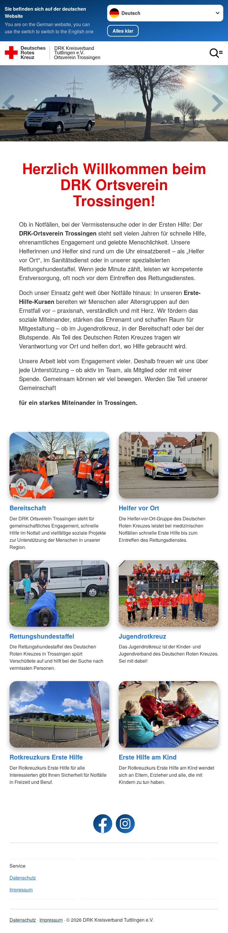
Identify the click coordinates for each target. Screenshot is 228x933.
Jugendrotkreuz (142, 636)
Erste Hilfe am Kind (148, 756)
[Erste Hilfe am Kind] (168, 714)
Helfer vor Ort (139, 507)
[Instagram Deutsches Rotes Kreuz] (125, 823)
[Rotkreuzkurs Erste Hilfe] (59, 714)
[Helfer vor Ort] (168, 465)
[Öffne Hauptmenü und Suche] (216, 53)
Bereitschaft (28, 507)
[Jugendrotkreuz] (168, 593)
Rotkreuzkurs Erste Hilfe (46, 756)
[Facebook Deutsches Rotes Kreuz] (102, 823)
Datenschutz (23, 877)
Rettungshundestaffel (42, 636)
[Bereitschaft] (59, 465)
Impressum (21, 889)
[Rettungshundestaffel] (59, 593)
